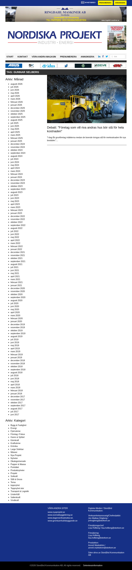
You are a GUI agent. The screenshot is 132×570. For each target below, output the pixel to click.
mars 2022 (15, 243)
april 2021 (15, 276)
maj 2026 (15, 93)
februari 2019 (17, 354)
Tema (13, 482)
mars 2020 (15, 315)
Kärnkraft (15, 440)
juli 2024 (14, 159)
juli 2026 (14, 87)
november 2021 (18, 255)
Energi (14, 428)
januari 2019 (16, 357)
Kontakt (23, 57)
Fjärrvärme (15, 431)
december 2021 (18, 252)
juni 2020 (15, 306)
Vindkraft (15, 500)
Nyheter (14, 458)
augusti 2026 (16, 84)
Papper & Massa (18, 464)
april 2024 (15, 168)
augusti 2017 (16, 409)
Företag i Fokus (18, 434)
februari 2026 (17, 102)
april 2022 (15, 240)
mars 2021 (15, 279)
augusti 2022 (16, 228)
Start (9, 57)
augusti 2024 (16, 156)
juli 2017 (14, 412)
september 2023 (18, 189)
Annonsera (120, 3)
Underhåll (15, 494)
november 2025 (18, 111)
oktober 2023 (17, 186)
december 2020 (18, 288)
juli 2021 (14, 267)
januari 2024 (16, 177)
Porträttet (15, 467)
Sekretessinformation (92, 565)
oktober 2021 (17, 258)
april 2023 (15, 204)
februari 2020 (17, 318)
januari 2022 (16, 249)
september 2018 (18, 369)
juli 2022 (14, 231)
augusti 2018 (16, 372)
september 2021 (18, 261)
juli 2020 (14, 303)
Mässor (14, 452)
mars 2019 (15, 351)
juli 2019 (14, 339)
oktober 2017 (17, 403)
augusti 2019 (16, 336)
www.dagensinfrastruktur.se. (60, 518)
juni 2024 (15, 162)
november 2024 (18, 147)
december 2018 (18, 360)
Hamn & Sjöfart (17, 437)
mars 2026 (15, 99)
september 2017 (18, 405)
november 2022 (18, 219)
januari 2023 (16, 213)
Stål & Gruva (16, 479)
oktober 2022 (17, 222)
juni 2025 (15, 126)
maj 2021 (15, 273)
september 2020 (18, 297)
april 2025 (15, 132)
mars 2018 (15, 387)
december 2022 (18, 216)
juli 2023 (14, 195)
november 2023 (18, 183)
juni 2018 (15, 378)
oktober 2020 (17, 294)
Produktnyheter (17, 470)
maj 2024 (15, 165)
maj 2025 (15, 129)
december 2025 (18, 108)
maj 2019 (15, 345)
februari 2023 (17, 210)
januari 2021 (16, 285)
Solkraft (14, 476)
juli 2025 (14, 123)
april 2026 (15, 96)
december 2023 (18, 180)
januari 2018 (16, 394)
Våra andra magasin (44, 57)
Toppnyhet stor (17, 488)
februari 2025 (17, 138)
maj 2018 (15, 381)
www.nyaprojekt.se (56, 512)
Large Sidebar (17, 449)
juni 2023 (15, 198)
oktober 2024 (17, 150)
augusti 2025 (16, 120)
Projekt (14, 473)
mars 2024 (15, 171)
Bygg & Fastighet (18, 425)
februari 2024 (17, 174)
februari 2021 (17, 282)
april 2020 (15, 312)
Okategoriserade (18, 461)
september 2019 (18, 333)
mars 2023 (15, 207)
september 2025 (18, 117)
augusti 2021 (16, 264)
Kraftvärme (15, 443)
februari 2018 (17, 390)
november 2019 (18, 327)
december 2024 (18, 144)
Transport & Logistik (20, 491)
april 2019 (15, 348)
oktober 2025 (17, 114)
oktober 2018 (17, 366)
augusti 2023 (16, 192)
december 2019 (18, 324)
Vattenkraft (15, 497)
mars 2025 (15, 135)
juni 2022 (15, 234)
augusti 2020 (16, 300)
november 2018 (18, 363)
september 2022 (18, 225)
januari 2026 (16, 105)
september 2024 (18, 153)
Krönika (14, 446)
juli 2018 (14, 375)
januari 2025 (16, 141)
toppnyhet (15, 485)
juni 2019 (15, 342)
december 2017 (18, 396)
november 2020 (18, 291)
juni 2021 (15, 270)
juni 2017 (15, 414)
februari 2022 (17, 246)
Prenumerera (105, 3)
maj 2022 (15, 237)
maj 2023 (15, 201)
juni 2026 (15, 90)
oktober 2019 (17, 330)
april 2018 (15, 385)
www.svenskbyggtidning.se (60, 515)
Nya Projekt (16, 455)
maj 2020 (15, 309)
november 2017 (18, 400)
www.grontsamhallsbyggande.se (62, 521)
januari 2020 (16, 321)
